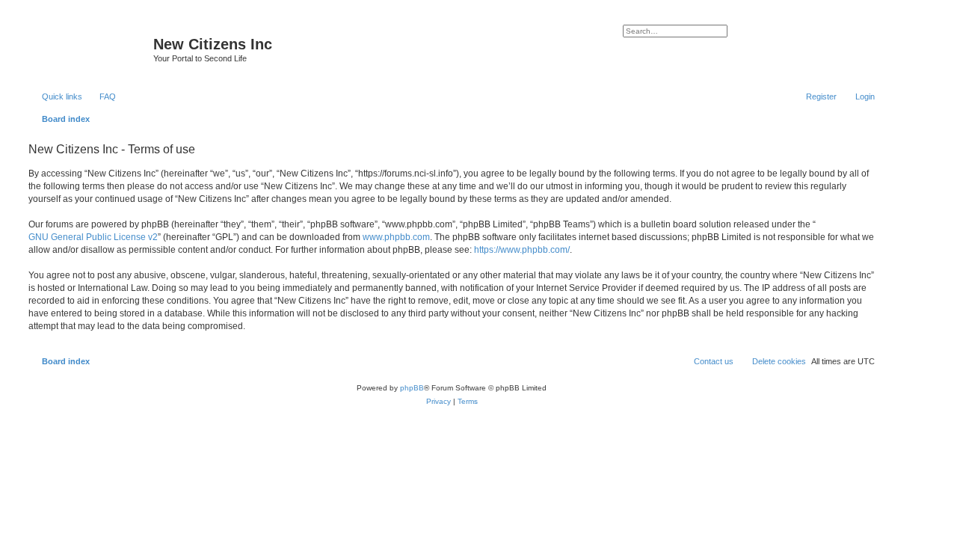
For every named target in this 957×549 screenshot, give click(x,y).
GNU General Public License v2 (93, 237)
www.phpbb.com (396, 237)
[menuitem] (101, 96)
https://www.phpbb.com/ (522, 250)
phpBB (412, 388)
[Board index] (89, 49)
